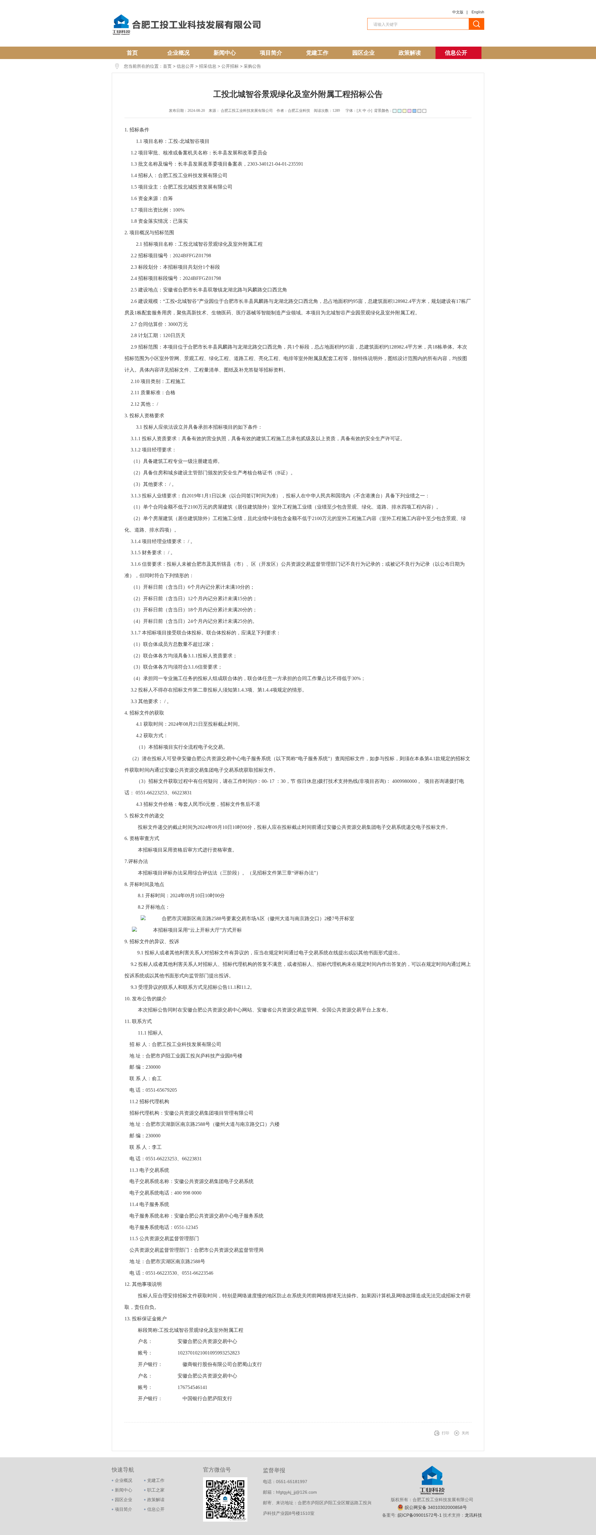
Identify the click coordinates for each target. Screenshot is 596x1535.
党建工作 (317, 53)
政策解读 (410, 53)
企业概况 (178, 53)
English (478, 12)
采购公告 (252, 66)
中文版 (457, 12)
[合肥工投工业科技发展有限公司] (186, 35)
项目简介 (271, 53)
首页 (132, 53)
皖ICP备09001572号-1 (420, 1515)
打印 (445, 1433)
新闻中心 (225, 53)
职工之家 (156, 1489)
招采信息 (207, 66)
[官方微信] (225, 1520)
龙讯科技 (473, 1515)
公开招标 (230, 66)
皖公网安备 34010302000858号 (436, 1507)
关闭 (465, 1433)
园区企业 (363, 53)
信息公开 (456, 53)
